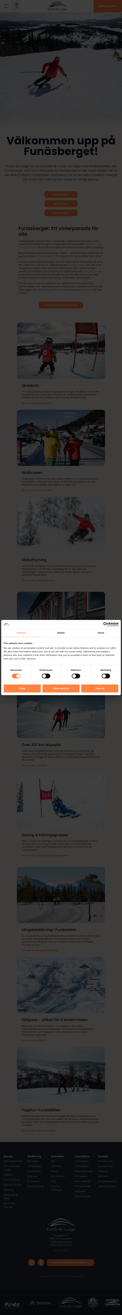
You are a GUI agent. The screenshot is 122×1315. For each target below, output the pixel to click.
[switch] (46, 676)
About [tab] (101, 633)
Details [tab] (61, 633)
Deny (22, 688)
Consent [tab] (21, 633)
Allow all (99, 688)
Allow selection (61, 688)
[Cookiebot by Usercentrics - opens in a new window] (106, 624)
